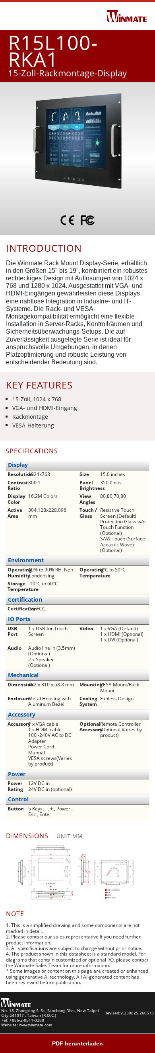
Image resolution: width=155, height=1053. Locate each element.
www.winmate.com (35, 1025)
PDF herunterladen (77, 1043)
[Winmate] (127, 15)
